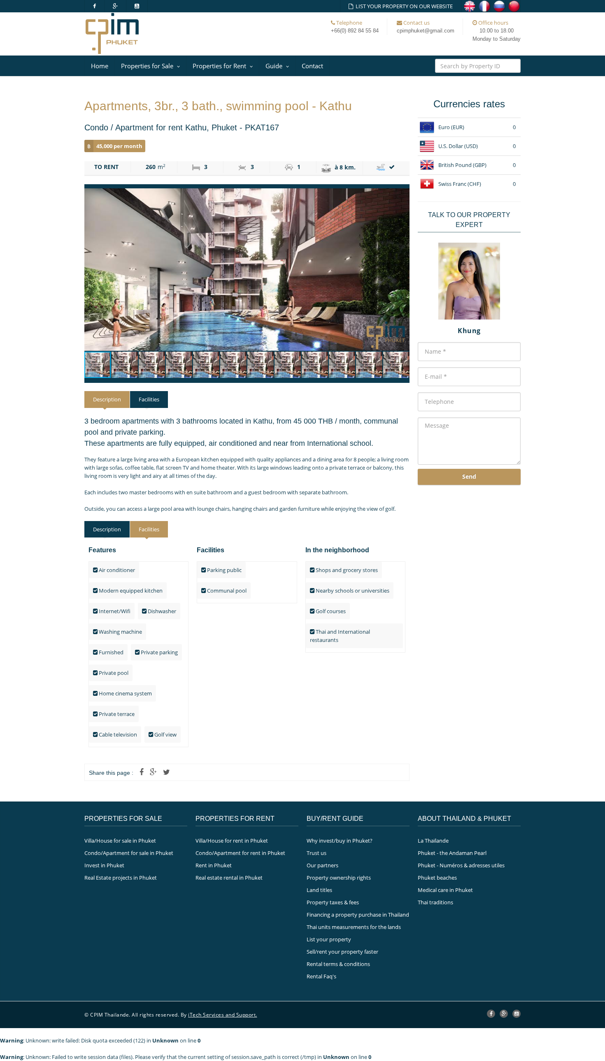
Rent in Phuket (213, 865)
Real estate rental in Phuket (229, 877)
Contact (312, 66)
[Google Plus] (115, 6)
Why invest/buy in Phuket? (339, 840)
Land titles (319, 890)
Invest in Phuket (104, 865)
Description (107, 399)
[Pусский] (498, 6)
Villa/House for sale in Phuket (120, 840)
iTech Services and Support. (222, 1014)
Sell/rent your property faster (342, 951)
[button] (402, 269)
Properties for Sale (147, 66)
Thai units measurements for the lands (354, 927)
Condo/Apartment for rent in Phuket (240, 853)
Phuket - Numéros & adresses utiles (461, 865)
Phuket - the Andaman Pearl (452, 853)
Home (99, 66)
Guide (273, 66)
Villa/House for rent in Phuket (231, 840)
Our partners (322, 865)
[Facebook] (94, 6)
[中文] (513, 6)
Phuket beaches (437, 877)
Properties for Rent (219, 66)
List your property (329, 939)
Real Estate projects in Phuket (120, 877)
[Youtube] (137, 6)
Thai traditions (435, 902)
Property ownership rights (339, 877)
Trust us (316, 853)
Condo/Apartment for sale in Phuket (128, 853)
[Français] (483, 6)
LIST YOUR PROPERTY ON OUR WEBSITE (403, 6)
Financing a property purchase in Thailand (358, 914)
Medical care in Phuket (445, 890)
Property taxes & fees (333, 902)
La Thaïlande (433, 840)
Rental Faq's (321, 976)
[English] (468, 6)
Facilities (149, 399)
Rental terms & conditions (338, 964)
